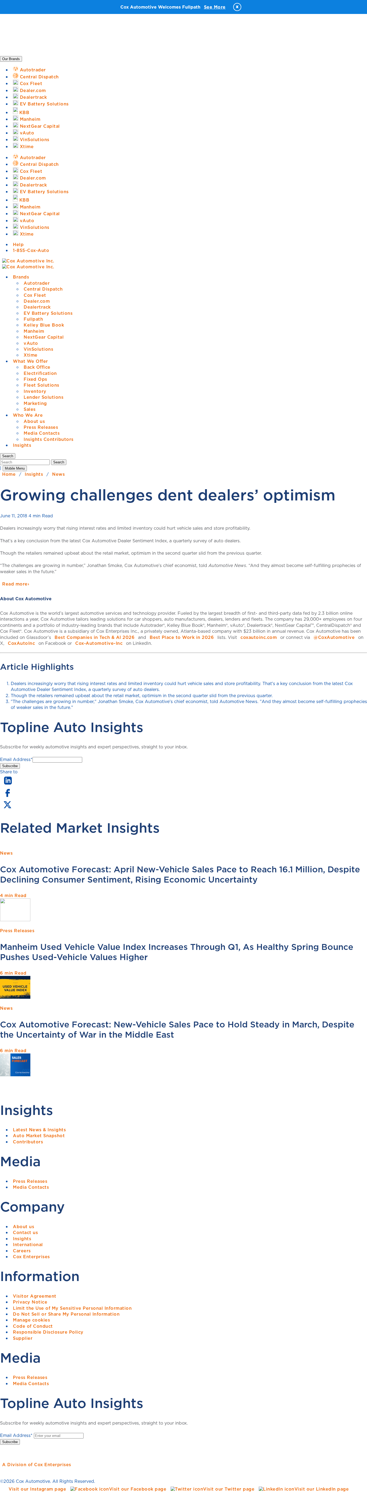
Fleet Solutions (41, 385)
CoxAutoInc (21, 643)
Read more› (15, 584)
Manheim (34, 331)
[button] (7, 456)
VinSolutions (38, 349)
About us (34, 421)
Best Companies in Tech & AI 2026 (95, 637)
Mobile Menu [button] (15, 468)
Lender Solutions (43, 397)
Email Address (16, 759)
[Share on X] (7, 808)
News (58, 474)
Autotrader (37, 283)
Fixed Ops (35, 379)
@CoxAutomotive (334, 637)
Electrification (40, 373)
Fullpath (33, 319)
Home (9, 474)
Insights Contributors (49, 439)
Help (18, 244)
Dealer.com (37, 301)
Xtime (31, 355)
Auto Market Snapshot (39, 1136)
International (28, 1244)
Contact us (25, 1232)
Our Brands (11, 59)
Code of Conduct (33, 1326)
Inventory (35, 391)
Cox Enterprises (31, 1257)
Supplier (23, 1338)
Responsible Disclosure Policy (48, 1332)
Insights (22, 445)
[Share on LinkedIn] (8, 785)
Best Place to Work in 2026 (182, 637)
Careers (22, 1251)
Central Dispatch (43, 289)
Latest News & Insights (39, 1130)
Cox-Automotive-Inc (99, 643)
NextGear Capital (44, 337)
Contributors (28, 1142)
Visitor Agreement (34, 1296)
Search (58, 462)
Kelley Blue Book (44, 325)
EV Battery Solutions (48, 313)
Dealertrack (37, 307)
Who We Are (28, 415)
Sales (30, 409)
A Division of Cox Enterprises (36, 1465)
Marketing (35, 403)
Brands (21, 277)
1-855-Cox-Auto (31, 250)
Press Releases (41, 427)
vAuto (31, 343)
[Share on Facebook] (7, 796)
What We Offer (30, 361)
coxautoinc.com (258, 637)
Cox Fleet (35, 295)
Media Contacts (42, 433)
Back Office (37, 367)
